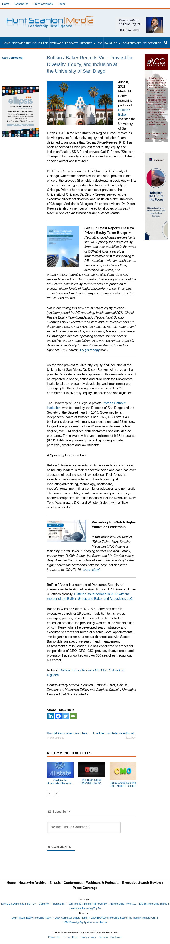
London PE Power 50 (95, 903)
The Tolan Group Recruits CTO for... (91, 781)
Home (6, 4)
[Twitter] (65, 716)
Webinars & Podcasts (102, 882)
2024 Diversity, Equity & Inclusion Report (85, 922)
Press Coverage (43, 4)
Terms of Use (70, 937)
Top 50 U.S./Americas (12, 903)
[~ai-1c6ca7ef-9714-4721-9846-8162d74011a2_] (139, 19)
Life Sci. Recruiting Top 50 (153, 903)
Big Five (31, 903)
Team (61, 4)
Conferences (132, 43)
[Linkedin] (50, 716)
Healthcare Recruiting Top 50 (85, 908)
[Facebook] (58, 716)
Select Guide (152, 43)
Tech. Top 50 (74, 903)
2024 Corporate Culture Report (71, 917)
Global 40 (44, 903)
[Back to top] (163, 937)
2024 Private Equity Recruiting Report (32, 917)
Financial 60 (58, 903)
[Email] (73, 716)
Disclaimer (116, 937)
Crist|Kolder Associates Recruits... (60, 782)
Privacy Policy (88, 937)
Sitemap (103, 937)
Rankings (110, 43)
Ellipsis (43, 43)
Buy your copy (89, 350)
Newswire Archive (24, 43)
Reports (86, 43)
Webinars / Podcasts (64, 43)
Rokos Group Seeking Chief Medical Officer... (123, 784)
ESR (100, 43)
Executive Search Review (141, 882)
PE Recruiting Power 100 (123, 903)
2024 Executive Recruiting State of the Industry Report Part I (123, 917)
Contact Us (21, 4)
